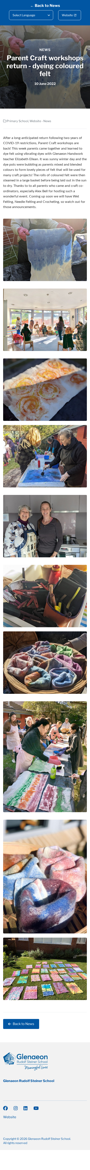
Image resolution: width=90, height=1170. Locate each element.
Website (67, 15)
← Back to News (45, 5)
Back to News (23, 1024)
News (45, 50)
